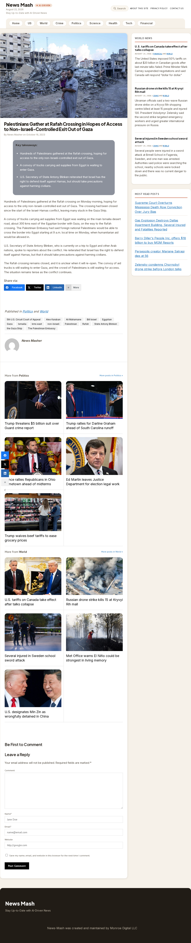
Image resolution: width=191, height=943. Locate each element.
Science (95, 23)
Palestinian (71, 324)
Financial (146, 23)
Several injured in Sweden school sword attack (33, 632)
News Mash (19, 5)
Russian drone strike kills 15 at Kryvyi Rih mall (94, 576)
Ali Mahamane (73, 319)
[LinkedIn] (5, 473)
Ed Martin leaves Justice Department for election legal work (94, 456)
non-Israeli (53, 324)
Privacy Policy (159, 8)
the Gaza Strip (14, 328)
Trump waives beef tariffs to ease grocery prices (33, 512)
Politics (76, 23)
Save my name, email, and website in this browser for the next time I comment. (49, 855)
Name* (8, 813)
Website (9, 839)
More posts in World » (112, 551)
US (30, 23)
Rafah (85, 324)
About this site (139, 8)
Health (113, 23)
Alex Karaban (53, 319)
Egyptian (107, 319)
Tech (129, 23)
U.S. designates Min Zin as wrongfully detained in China (33, 688)
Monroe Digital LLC (123, 928)
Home (16, 23)
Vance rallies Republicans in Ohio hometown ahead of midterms (33, 456)
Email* (8, 826)
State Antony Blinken (105, 324)
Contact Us (177, 8)
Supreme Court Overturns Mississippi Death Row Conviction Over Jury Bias (158, 207)
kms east (37, 324)
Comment (10, 770)
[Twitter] (5, 464)
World (43, 23)
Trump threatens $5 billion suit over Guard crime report (33, 400)
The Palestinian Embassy (41, 328)
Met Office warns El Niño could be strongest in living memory (94, 632)
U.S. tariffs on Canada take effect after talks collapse (33, 576)
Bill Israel (92, 319)
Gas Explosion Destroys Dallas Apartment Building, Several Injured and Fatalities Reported (160, 225)
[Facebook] (5, 455)
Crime (59, 23)
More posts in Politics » (111, 375)
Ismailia (22, 324)
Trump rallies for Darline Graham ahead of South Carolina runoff (94, 400)
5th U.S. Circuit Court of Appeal (23, 319)
